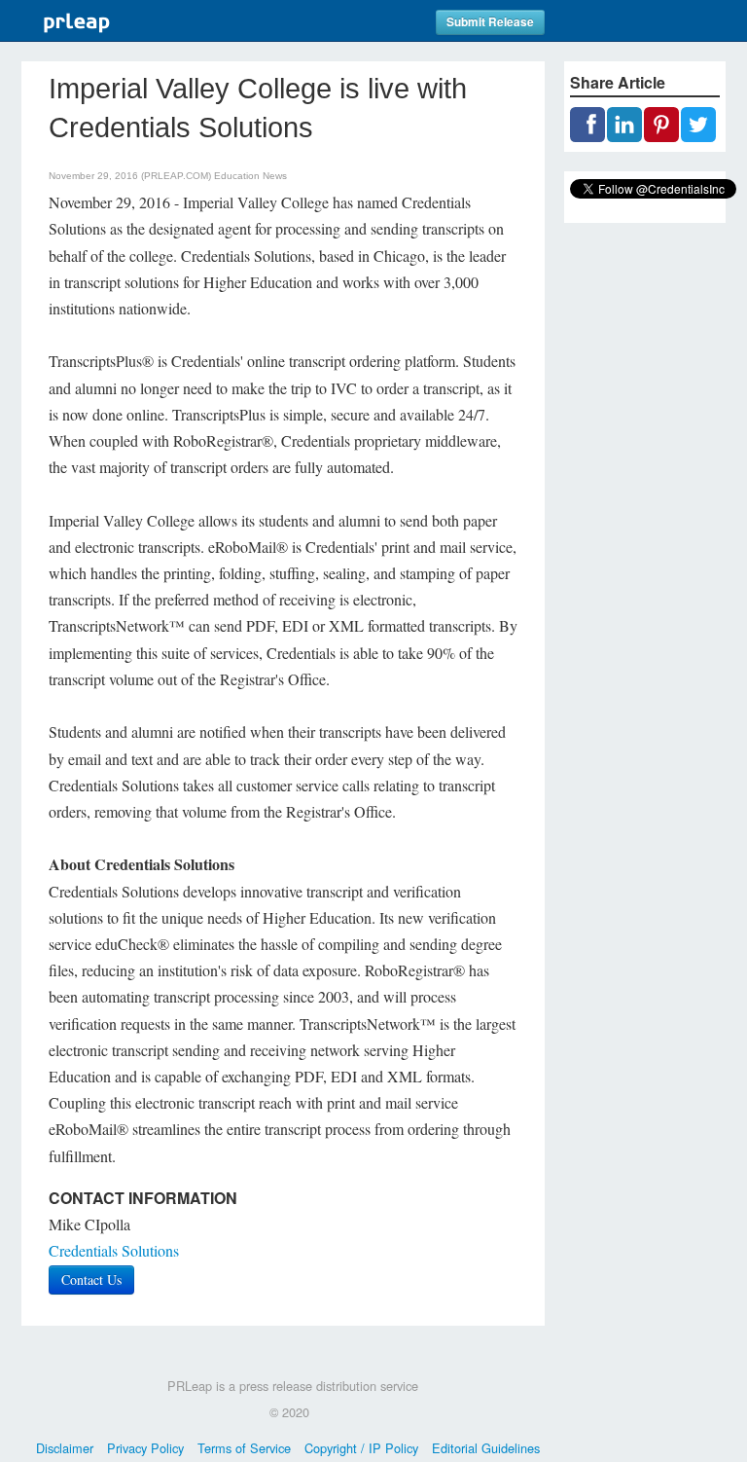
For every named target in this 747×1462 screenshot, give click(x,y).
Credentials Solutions (114, 1250)
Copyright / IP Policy (361, 1448)
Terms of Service (244, 1448)
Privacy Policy (145, 1448)
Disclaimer (64, 1448)
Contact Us (91, 1279)
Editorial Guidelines (486, 1448)
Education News (250, 175)
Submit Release (490, 22)
